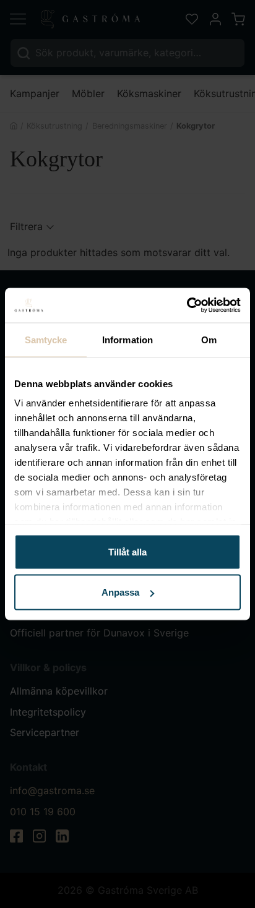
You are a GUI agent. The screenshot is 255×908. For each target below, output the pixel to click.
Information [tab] (127, 339)
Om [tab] (209, 339)
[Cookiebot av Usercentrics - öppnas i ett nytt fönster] (186, 306)
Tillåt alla (127, 551)
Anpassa (120, 592)
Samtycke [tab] (46, 339)
